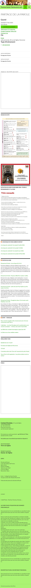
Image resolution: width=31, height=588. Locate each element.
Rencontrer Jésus (5, 470)
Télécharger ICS (5, 29)
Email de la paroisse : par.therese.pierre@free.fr (7, 428)
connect (3, 494)
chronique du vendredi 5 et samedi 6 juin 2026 (12, 251)
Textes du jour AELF (6, 468)
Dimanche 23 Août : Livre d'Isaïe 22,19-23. (11, 263)
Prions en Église (5, 469)
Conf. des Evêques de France (8, 463)
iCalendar (7, 31)
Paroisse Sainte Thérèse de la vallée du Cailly (12, 7)
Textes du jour (6, 260)
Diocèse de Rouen (5, 462)
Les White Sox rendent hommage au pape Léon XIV (13, 329)
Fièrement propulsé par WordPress (8, 586)
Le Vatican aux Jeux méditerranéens (9, 332)
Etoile (2, 38)
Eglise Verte (4, 465)
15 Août (3, 348)
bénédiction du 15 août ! (7, 342)
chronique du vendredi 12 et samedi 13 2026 (12, 248)
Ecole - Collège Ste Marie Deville (9, 476)
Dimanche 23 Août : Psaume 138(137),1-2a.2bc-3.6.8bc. (14, 275)
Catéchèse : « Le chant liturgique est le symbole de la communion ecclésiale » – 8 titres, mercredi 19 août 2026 (15, 325)
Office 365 (13, 31)
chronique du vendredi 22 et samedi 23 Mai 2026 (13, 253)
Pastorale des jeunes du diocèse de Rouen (11, 480)
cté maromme (6, 45)
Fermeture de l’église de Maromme (9, 345)
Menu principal (29, 7)
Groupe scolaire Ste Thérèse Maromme (10, 477)
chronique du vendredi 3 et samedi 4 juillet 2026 (13, 245)
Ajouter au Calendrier (9, 26)
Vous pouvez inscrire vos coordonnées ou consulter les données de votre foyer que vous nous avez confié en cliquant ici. (15, 512)
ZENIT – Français (7, 317)
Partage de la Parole (6, 54)
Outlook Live (4, 33)
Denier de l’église (6, 453)
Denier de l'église (5, 466)
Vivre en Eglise (6, 445)
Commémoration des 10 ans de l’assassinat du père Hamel (15, 351)
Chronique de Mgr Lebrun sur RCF (12, 242)
